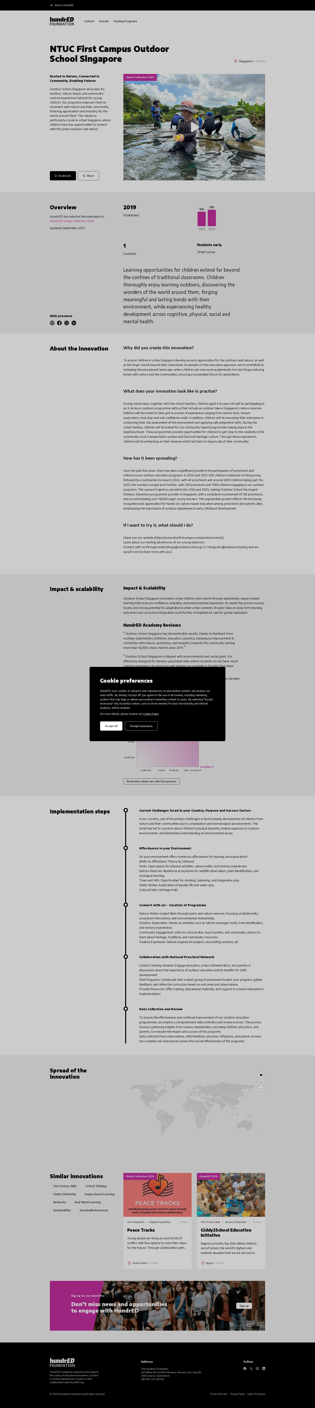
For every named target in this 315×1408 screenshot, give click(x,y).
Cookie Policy (151, 713)
